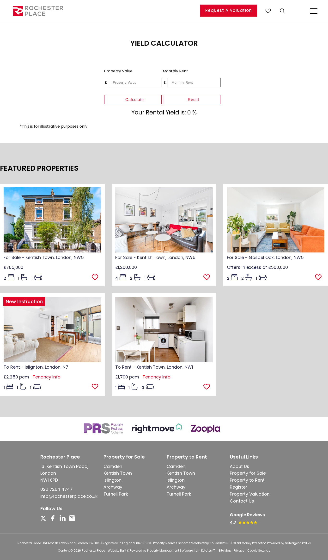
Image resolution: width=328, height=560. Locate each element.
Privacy (239, 550)
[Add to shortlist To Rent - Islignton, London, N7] (96, 387)
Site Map (225, 550)
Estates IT (208, 550)
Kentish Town (117, 473)
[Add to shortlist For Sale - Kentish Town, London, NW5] (96, 278)
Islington (112, 480)
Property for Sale (248, 473)
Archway (112, 487)
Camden (112, 466)
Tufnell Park (115, 494)
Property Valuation (250, 494)
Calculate (134, 100)
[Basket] (268, 11)
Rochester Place (93, 550)
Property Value (118, 71)
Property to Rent (247, 480)
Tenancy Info (47, 377)
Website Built (117, 550)
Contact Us (242, 501)
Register (238, 487)
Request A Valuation (228, 10)
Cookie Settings (258, 550)
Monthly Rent (175, 71)
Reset (193, 100)
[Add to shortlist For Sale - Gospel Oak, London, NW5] (319, 278)
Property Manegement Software (170, 550)
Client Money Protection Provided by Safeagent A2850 (272, 543)
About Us (239, 466)
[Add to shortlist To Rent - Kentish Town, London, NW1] (208, 387)
